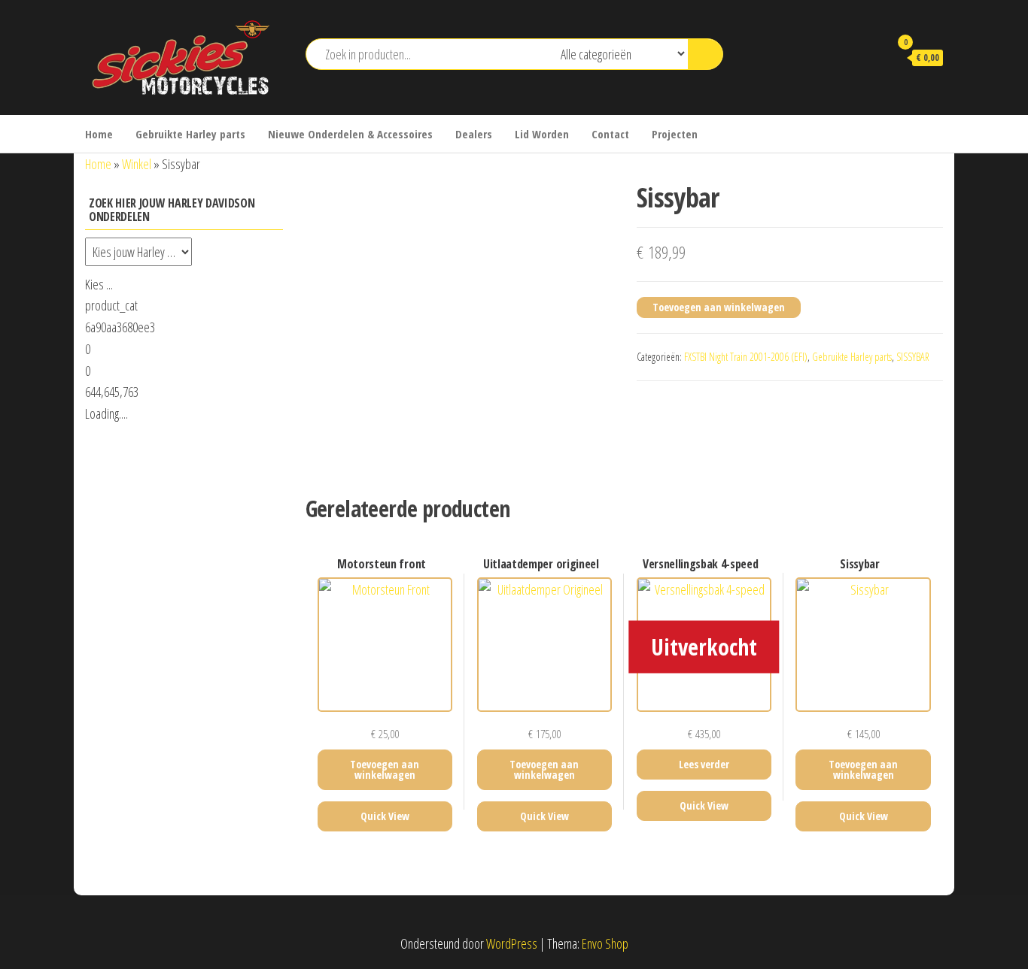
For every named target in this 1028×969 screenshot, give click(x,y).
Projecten (675, 133)
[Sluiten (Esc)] (1011, 16)
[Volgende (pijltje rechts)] (1001, 484)
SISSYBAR (912, 357)
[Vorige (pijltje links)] (26, 484)
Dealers (473, 133)
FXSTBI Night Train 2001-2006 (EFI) (745, 357)
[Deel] (978, 16)
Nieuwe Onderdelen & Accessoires (350, 133)
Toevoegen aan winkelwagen (718, 307)
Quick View (384, 816)
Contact (610, 133)
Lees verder (704, 764)
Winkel (136, 164)
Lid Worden (542, 133)
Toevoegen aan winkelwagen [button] (384, 769)
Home (99, 133)
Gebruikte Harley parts (190, 133)
